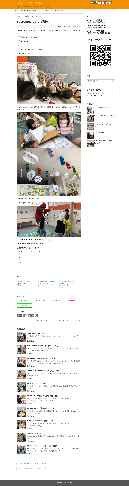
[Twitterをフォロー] (92, 2)
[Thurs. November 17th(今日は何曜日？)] (21, 449)
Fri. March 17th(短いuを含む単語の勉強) (42, 396)
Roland (40, 320)
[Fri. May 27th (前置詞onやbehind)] (21, 412)
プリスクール (70, 26)
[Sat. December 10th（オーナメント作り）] (21, 349)
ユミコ (51, 320)
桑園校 (34, 10)
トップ (17, 10)
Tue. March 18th (99, 132)
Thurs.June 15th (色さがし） (38, 333)
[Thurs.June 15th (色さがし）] (21, 337)
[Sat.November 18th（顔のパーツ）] (21, 424)
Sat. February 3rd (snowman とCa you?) (33, 463)
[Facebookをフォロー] (95, 2)
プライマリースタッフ (72, 320)
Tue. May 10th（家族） (24, 281)
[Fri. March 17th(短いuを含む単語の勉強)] (21, 399)
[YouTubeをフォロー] (103, 2)
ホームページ (49, 10)
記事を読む (30, 341)
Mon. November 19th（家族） (47, 281)
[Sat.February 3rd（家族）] (56, 300)
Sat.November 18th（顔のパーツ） (40, 421)
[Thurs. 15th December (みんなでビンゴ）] (21, 374)
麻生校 (29, 10)
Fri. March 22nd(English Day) (104, 116)
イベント (41, 10)
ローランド (57, 320)
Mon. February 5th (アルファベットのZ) (33, 468)
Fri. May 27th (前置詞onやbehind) (40, 408)
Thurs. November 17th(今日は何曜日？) (42, 446)
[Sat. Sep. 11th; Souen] (21, 437)
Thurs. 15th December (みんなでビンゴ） (43, 371)
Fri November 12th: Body (37, 383)
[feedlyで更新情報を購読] (106, 2)
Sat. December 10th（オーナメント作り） (43, 346)
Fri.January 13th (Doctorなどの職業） (42, 358)
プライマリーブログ (30, 2)
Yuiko (46, 320)
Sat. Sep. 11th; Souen (35, 433)
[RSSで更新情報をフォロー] (110, 2)
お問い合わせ (59, 10)
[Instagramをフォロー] (99, 2)
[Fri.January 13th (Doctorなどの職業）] (21, 362)
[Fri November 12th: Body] (21, 387)
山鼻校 (23, 10)
